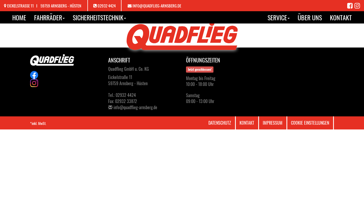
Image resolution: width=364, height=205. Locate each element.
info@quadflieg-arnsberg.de (156, 6)
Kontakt (341, 17)
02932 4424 (107, 6)
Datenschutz (219, 123)
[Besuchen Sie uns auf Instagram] (357, 5)
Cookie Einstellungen (310, 123)
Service (277, 17)
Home (19, 17)
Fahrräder (48, 17)
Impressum (272, 123)
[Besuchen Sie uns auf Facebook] (350, 5)
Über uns (310, 17)
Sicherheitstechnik (98, 17)
